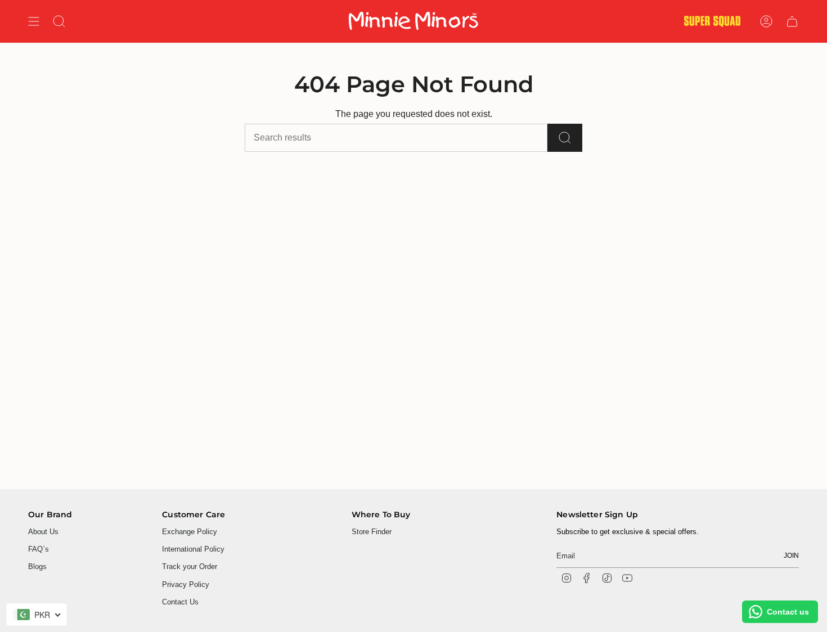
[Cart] (792, 21)
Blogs (37, 566)
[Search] (564, 138)
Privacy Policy (185, 584)
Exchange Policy (189, 531)
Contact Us (180, 602)
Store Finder (372, 531)
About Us (43, 531)
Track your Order (189, 566)
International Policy (193, 549)
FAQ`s (38, 549)
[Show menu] (34, 21)
